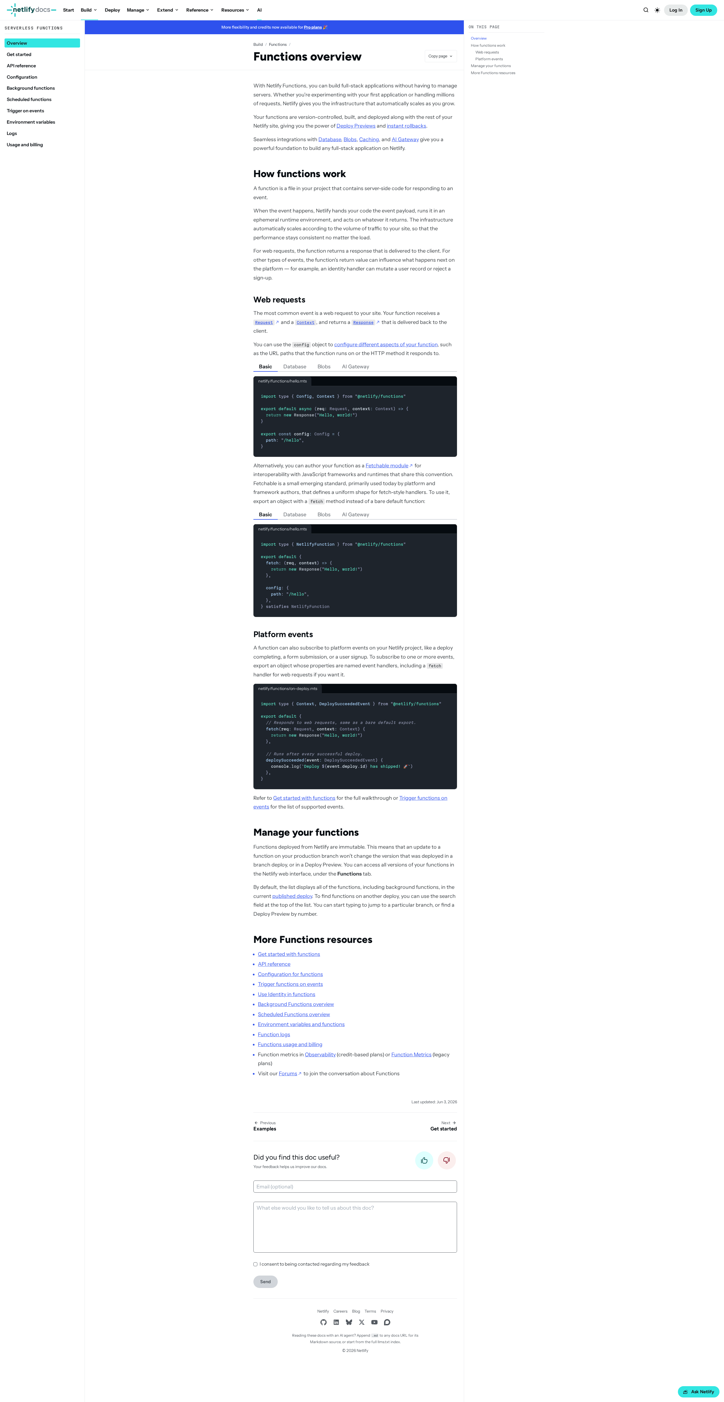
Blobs (350, 139)
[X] (361, 1322)
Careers (340, 1311)
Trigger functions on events (290, 984)
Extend (165, 10)
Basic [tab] (265, 367)
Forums (288, 1073)
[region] (355, 741)
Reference (197, 10)
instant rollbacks (406, 126)
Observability (320, 1055)
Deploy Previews (356, 126)
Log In (675, 10)
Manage (135, 10)
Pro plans (313, 27)
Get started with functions (304, 798)
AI (259, 10)
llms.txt (384, 1341)
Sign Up (703, 10)
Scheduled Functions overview (294, 1014)
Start (68, 10)
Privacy (387, 1311)
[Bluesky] (349, 1322)
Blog (356, 1311)
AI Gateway (405, 139)
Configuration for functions (290, 974)
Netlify (323, 1311)
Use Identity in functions (286, 994)
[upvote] (424, 1162)
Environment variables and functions (301, 1024)
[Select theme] (657, 10)
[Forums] (387, 1322)
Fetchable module (387, 466)
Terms (370, 1311)
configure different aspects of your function (386, 344)
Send (265, 1281)
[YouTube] (374, 1322)
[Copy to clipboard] (449, 392)
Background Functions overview (296, 1004)
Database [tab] (294, 367)
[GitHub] (323, 1322)
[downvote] (447, 1162)
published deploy (292, 896)
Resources (232, 10)
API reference (274, 964)
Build (86, 10)
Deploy (112, 10)
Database (329, 139)
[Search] (645, 10)
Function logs (274, 1034)
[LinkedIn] (336, 1322)
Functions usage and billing (290, 1044)
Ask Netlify (702, 1391)
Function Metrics (411, 1055)
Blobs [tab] (324, 367)
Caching (369, 139)
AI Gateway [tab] (355, 367)
